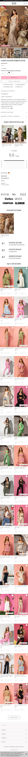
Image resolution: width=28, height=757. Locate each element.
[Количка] (26, 3)
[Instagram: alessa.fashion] (5, 725)
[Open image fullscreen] (26, 45)
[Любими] (24, 3)
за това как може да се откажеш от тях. (13, 755)
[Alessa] (14, 3)
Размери (4, 68)
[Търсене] (4, 3)
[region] (14, 136)
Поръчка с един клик (14, 81)
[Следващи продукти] (27, 136)
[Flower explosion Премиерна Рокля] (3, 53)
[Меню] (1, 3)
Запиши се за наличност (15, 70)
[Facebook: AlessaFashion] (2, 725)
